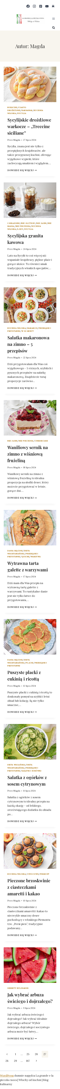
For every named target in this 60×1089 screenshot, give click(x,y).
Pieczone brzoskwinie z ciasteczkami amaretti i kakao (28, 887)
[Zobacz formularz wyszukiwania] (53, 28)
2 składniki (13, 223)
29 (15, 1061)
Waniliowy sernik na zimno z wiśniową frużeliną (27, 453)
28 (7, 1061)
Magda (16, 140)
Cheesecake (41, 441)
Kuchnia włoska (16, 328)
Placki (29, 663)
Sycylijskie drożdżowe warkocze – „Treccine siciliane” (29, 126)
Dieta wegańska (16, 765)
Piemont (44, 874)
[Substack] (53, 6)
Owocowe (33, 874)
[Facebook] (28, 6)
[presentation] (30, 84)
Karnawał (27, 110)
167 (28, 1061)
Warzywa (36, 556)
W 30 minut (28, 331)
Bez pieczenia (23, 226)
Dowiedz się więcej (22, 170)
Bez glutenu (28, 223)
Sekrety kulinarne (17, 988)
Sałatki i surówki (31, 771)
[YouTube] (47, 6)
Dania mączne (15, 550)
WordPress (7, 1075)
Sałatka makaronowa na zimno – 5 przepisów (28, 344)
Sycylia (21, 113)
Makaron (32, 328)
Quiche (26, 556)
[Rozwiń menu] (53, 18)
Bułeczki (12, 107)
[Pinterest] (41, 6)
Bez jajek (41, 223)
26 (36, 1054)
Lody (20, 229)
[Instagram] (34, 6)
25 (28, 1054)
